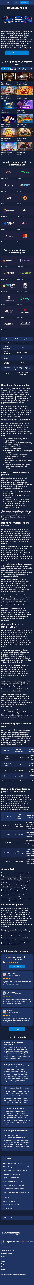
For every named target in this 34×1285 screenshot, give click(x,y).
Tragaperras (26, 69)
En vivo (11, 69)
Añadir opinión (17, 966)
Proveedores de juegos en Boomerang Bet (15, 1170)
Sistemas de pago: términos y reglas (13, 1188)
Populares (4, 69)
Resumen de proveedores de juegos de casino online (16, 1193)
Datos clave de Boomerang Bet (12, 1174)
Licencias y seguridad (9, 1201)
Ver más (17, 1029)
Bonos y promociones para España (13, 1181)
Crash (18, 69)
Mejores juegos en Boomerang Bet (13, 1163)
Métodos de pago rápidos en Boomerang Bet (16, 1167)
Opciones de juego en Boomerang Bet (14, 1185)
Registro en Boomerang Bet (11, 1177)
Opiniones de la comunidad (11, 1205)
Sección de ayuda (8, 1208)
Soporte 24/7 (6, 1197)
